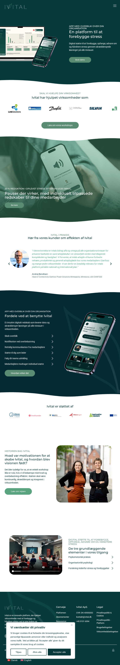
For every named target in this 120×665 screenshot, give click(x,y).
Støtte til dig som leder (15, 353)
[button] (9, 263)
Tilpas (18, 652)
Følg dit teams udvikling (16, 358)
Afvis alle (37, 652)
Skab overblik (11, 336)
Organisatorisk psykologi (80, 562)
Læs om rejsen (18, 491)
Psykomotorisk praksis (79, 557)
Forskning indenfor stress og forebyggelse (88, 568)
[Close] (72, 625)
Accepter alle (59, 652)
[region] (40, 640)
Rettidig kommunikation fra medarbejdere (25, 347)
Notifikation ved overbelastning (20, 341)
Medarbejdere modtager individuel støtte (24, 364)
